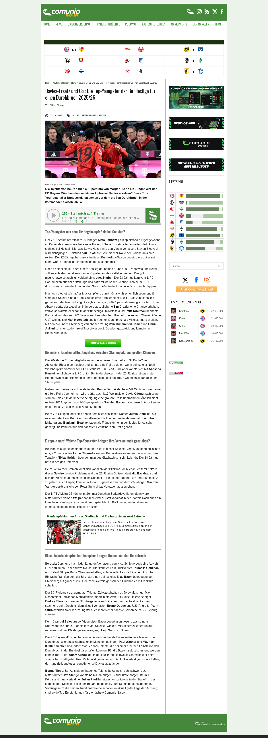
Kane (182, 318)
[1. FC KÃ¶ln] (172, 222)
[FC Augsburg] (172, 248)
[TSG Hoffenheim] (181, 222)
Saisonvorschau (79, 24)
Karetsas (184, 311)
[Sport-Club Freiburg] (172, 242)
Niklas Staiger (57, 105)
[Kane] (173, 318)
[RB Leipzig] (172, 228)
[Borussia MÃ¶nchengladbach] (181, 228)
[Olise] (173, 326)
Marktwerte (179, 24)
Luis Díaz (184, 333)
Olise (182, 326)
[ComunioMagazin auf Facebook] (222, 13)
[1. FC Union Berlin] (172, 215)
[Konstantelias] (173, 341)
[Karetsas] (173, 311)
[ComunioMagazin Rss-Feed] (207, 13)
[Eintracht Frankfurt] (181, 215)
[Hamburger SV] (181, 235)
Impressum (200, 722)
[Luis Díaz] (173, 333)
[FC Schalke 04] (181, 248)
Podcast (131, 24)
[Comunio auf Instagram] (199, 13)
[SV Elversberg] (172, 202)
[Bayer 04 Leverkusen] (181, 202)
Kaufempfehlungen (154, 24)
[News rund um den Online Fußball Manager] (61, 11)
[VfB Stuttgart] (181, 196)
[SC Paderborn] (181, 209)
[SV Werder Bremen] (181, 242)
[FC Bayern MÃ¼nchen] (172, 196)
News (59, 24)
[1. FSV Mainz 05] (172, 209)
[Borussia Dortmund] (172, 235)
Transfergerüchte (107, 24)
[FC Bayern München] (203, 318)
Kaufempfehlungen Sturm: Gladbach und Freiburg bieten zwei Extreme (96, 516)
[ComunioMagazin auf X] (215, 13)
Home (46, 24)
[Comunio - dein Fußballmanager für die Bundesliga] (191, 13)
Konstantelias (186, 340)
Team (218, 24)
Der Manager (201, 24)
